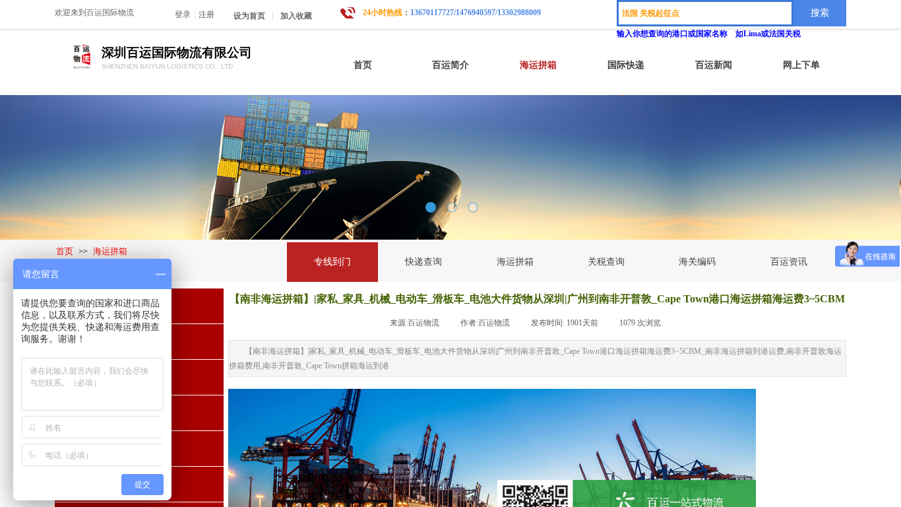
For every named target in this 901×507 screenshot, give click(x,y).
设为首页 (249, 15)
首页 (64, 251)
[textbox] (705, 13)
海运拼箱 (110, 251)
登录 (183, 14)
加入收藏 (296, 15)
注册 (206, 14)
